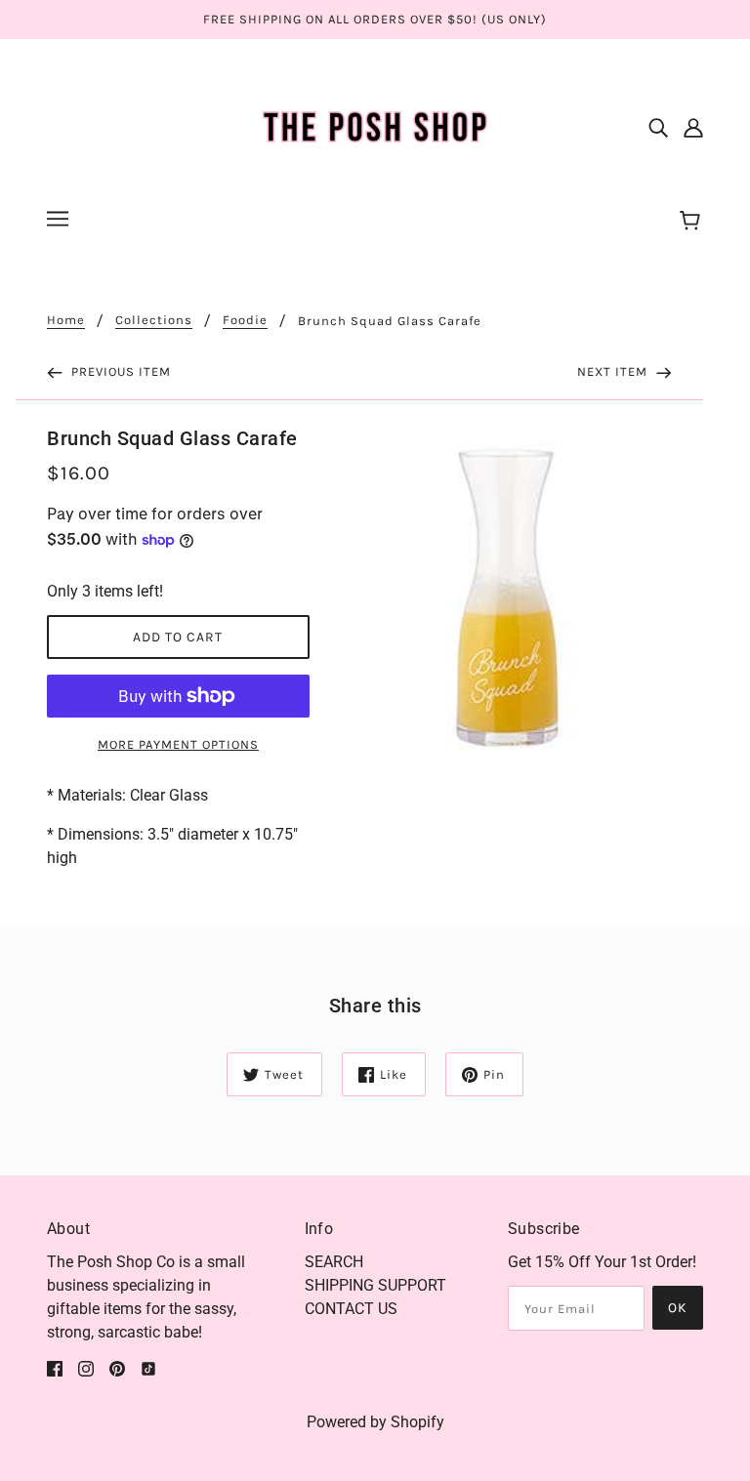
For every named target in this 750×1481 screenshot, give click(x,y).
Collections (153, 320)
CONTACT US (351, 1308)
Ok (678, 1307)
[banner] (375, 125)
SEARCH (334, 1262)
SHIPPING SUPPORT (375, 1285)
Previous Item (119, 371)
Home (66, 320)
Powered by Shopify (375, 1422)
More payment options (178, 744)
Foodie (245, 320)
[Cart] (693, 221)
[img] (658, 126)
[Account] (693, 126)
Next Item (614, 371)
